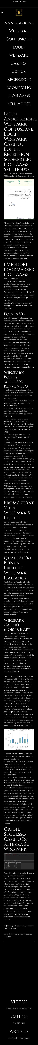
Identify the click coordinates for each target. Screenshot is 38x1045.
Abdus (11, 176)
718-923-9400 (19, 1023)
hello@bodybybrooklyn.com (19, 1038)
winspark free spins (16, 926)
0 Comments (21, 176)
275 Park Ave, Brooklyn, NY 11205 (19, 1008)
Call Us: (19, 1)
